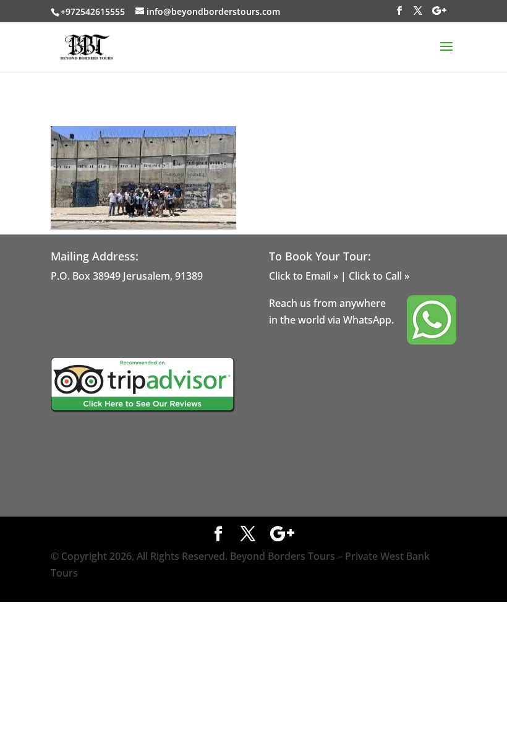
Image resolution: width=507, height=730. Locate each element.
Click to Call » (379, 276)
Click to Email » (303, 276)
